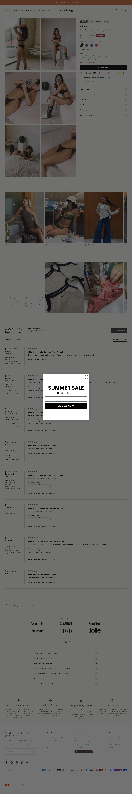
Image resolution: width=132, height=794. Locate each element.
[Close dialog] (86, 377)
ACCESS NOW (66, 405)
